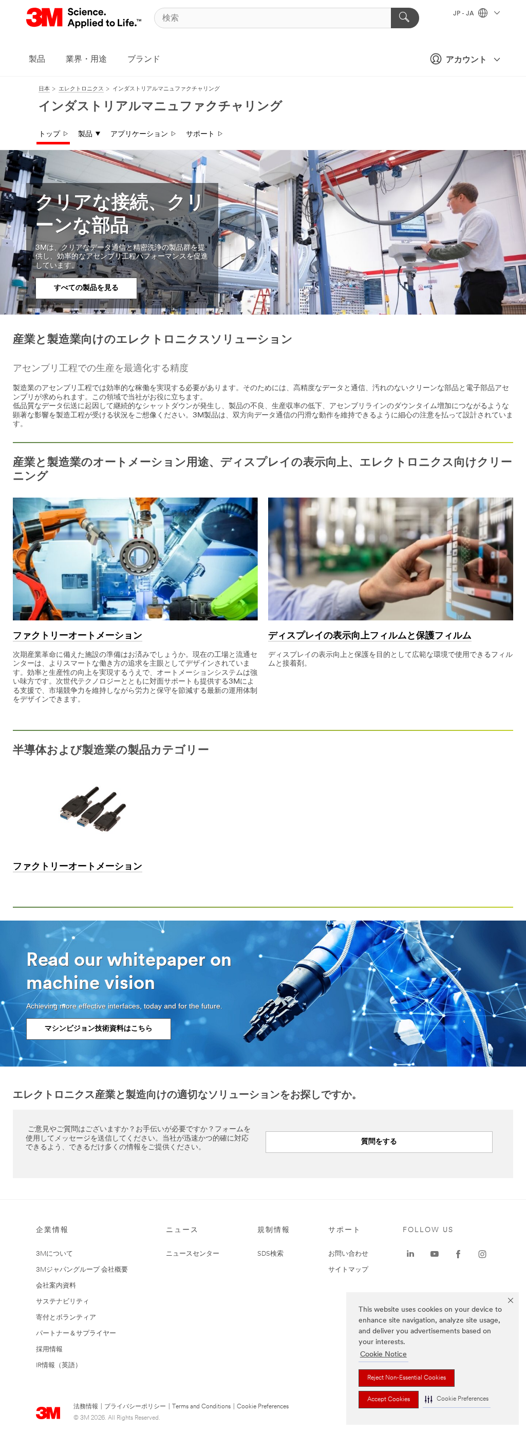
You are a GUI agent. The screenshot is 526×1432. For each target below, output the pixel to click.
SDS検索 (270, 1254)
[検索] (405, 18)
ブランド (143, 60)
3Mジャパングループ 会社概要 (82, 1269)
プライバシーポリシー (135, 1407)
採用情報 (49, 1349)
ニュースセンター (192, 1254)
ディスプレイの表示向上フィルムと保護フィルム (370, 636)
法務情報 (85, 1407)
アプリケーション (139, 134)
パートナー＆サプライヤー (76, 1333)
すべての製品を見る (86, 288)
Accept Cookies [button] (388, 1400)
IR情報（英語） (59, 1365)
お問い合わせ (348, 1254)
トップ (49, 134)
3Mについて (54, 1254)
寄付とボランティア (66, 1317)
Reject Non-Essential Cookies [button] (406, 1378)
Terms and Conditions (201, 1407)
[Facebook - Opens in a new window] (458, 1254)
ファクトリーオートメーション (77, 636)
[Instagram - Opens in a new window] (482, 1254)
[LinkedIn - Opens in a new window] (410, 1254)
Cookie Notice (383, 1354)
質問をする (379, 1142)
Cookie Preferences (263, 1407)
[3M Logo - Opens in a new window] (84, 18)
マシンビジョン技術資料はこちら (99, 1029)
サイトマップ (348, 1269)
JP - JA (464, 14)
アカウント (466, 60)
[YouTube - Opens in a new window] (434, 1254)
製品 (37, 60)
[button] (457, 1399)
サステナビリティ (62, 1301)
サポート (200, 134)
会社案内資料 (56, 1285)
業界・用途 (86, 60)
